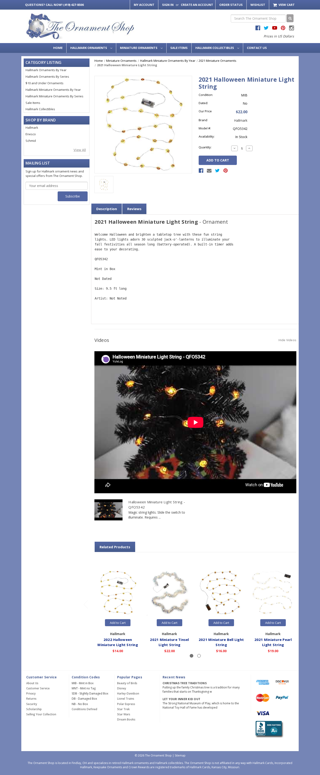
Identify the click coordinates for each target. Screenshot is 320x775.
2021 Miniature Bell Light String (221, 642)
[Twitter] (217, 170)
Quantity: (205, 147)
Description (106, 208)
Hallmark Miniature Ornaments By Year (53, 90)
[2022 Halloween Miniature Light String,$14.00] (118, 593)
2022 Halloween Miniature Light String (117, 642)
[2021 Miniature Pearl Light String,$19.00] (273, 593)
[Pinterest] (225, 170)
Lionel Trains (125, 699)
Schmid (31, 141)
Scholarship (34, 709)
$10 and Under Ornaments (44, 83)
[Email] (209, 170)
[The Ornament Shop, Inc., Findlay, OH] (268, 729)
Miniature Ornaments (139, 48)
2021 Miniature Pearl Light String (273, 642)
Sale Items (179, 48)
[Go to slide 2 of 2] (85, 604)
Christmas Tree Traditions (185, 683)
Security (31, 704)
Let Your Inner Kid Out (182, 699)
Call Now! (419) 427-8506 (54, 5)
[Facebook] (201, 170)
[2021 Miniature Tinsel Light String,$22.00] (169, 593)
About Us (32, 683)
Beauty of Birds (127, 683)
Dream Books (126, 719)
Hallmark (32, 127)
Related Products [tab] (115, 547)
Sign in (168, 5)
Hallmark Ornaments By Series (47, 76)
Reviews (134, 208)
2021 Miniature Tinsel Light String (169, 642)
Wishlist (257, 5)
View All (80, 150)
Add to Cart (118, 623)
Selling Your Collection (41, 714)
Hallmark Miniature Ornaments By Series (54, 96)
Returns (31, 699)
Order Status (231, 5)
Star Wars (123, 714)
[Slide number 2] (199, 656)
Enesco (31, 134)
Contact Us (257, 48)
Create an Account (197, 5)
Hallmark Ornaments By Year (46, 70)
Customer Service (38, 688)
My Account (144, 5)
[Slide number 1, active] (191, 656)
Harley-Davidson (128, 693)
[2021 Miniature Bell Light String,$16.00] (221, 593)
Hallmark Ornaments (89, 48)
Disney (121, 688)
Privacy (31, 693)
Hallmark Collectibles (215, 48)
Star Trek (123, 709)
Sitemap (180, 755)
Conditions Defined (84, 709)
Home (58, 48)
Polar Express (126, 704)
